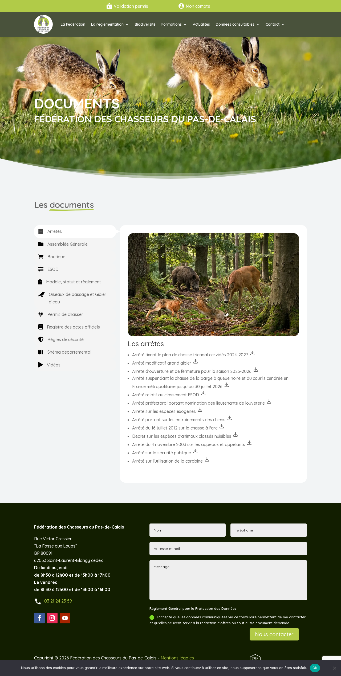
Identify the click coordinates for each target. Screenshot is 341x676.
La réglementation (107, 24)
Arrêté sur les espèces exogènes (167, 411)
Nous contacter (274, 634)
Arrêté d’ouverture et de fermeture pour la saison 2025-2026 (195, 371)
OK (315, 668)
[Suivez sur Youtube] (65, 618)
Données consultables (235, 24)
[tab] (75, 231)
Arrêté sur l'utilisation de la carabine (171, 461)
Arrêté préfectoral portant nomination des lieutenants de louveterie (202, 403)
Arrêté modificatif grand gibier (165, 363)
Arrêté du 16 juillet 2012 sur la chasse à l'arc (178, 428)
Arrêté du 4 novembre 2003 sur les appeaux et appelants (192, 444)
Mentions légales (177, 658)
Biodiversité (145, 24)
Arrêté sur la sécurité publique (165, 452)
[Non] (334, 668)
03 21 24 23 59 (58, 601)
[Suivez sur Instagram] (52, 618)
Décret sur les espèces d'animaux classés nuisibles (185, 436)
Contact (272, 24)
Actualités (201, 24)
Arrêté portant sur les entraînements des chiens (182, 419)
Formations (171, 24)
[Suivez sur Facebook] (39, 618)
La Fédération (73, 24)
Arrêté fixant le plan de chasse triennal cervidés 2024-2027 (193, 354)
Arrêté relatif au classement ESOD (169, 394)
